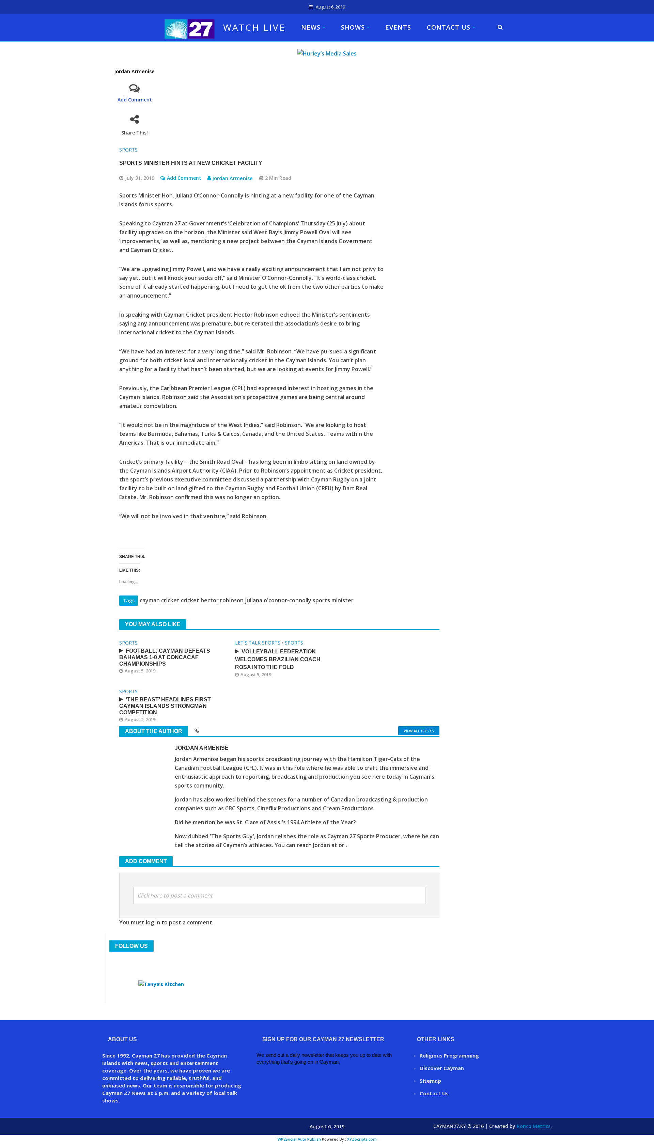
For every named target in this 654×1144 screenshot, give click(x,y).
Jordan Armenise (134, 71)
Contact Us (448, 27)
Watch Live (254, 27)
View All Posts (419, 730)
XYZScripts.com (362, 1139)
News (311, 27)
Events (398, 27)
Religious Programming (449, 1055)
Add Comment (135, 99)
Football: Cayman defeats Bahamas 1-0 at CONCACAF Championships (164, 657)
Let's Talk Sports (257, 642)
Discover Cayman (442, 1068)
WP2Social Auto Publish (299, 1139)
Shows (353, 27)
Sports (128, 149)
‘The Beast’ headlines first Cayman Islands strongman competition (165, 706)
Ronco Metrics (533, 1126)
